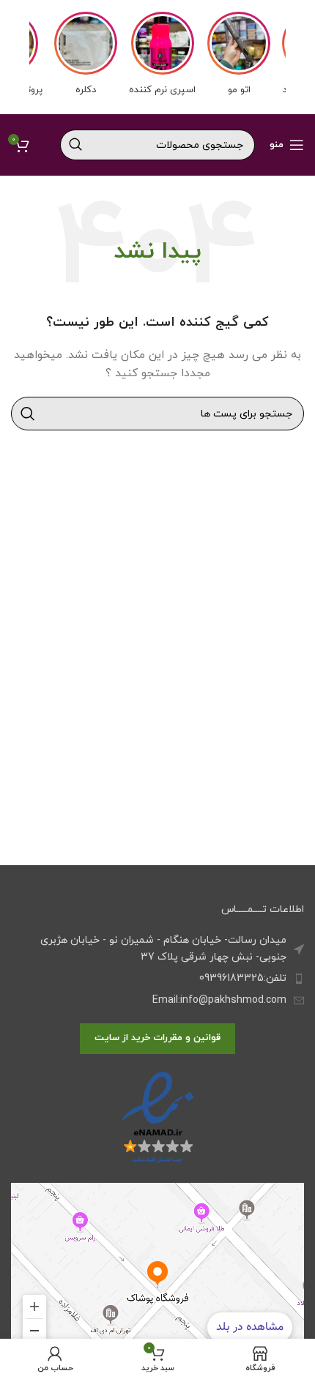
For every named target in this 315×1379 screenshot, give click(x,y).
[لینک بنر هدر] (157, 57)
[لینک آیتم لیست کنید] (157, 979)
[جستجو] (75, 145)
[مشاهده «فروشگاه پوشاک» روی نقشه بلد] (157, 1274)
